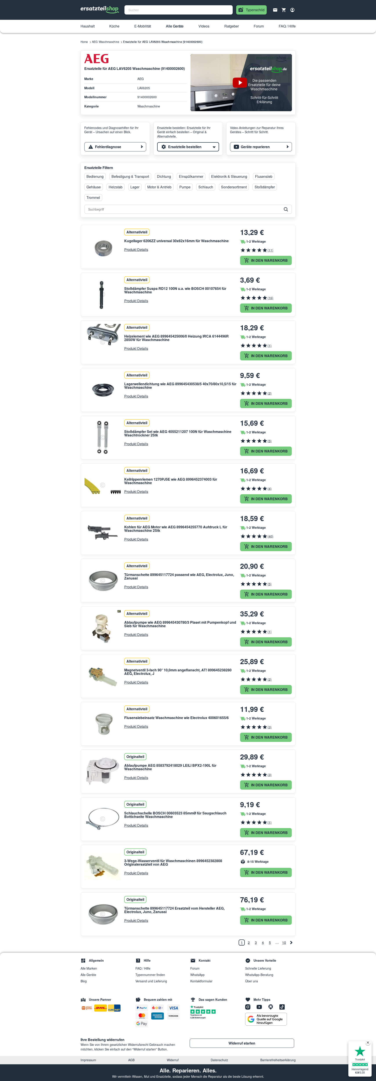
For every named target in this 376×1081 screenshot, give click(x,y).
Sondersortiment (234, 186)
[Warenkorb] (284, 10)
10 (284, 942)
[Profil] (292, 10)
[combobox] (178, 10)
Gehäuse (93, 186)
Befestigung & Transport (130, 176)
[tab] (115, 146)
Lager (134, 186)
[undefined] (291, 942)
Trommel (93, 197)
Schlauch (205, 186)
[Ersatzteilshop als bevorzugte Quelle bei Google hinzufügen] (266, 1019)
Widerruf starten (241, 1043)
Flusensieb (263, 176)
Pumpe (185, 186)
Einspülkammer (191, 176)
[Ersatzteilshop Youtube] (261, 1006)
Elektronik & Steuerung (229, 176)
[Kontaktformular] (275, 9)
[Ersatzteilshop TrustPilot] (197, 1006)
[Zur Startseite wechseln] (100, 10)
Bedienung (95, 176)
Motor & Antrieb (159, 186)
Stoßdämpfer (265, 186)
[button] (88, 26)
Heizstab (115, 186)
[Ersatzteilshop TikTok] (283, 1006)
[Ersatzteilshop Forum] (272, 1006)
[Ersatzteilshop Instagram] (249, 1006)
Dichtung (164, 176)
